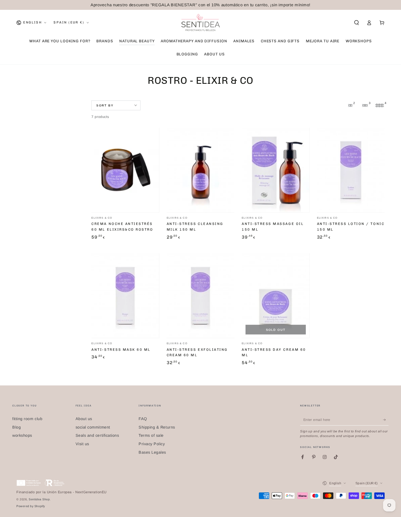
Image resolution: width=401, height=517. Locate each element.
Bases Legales (152, 452)
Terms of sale (151, 435)
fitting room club (27, 419)
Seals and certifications (97, 435)
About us (84, 419)
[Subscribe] (386, 419)
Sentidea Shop (39, 499)
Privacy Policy (152, 444)
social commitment (93, 427)
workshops (22, 435)
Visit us (82, 444)
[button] (356, 22)
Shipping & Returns (157, 427)
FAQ (143, 419)
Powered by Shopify (30, 506)
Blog (16, 427)
